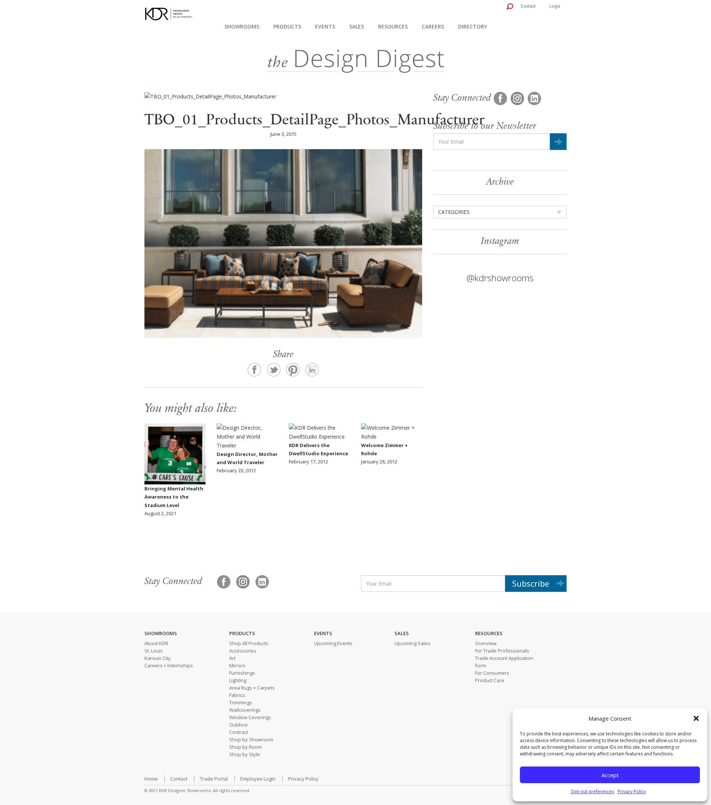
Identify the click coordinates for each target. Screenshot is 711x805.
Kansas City (157, 658)
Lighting (237, 680)
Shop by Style (244, 754)
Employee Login (258, 778)
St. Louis (153, 650)
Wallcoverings (245, 710)
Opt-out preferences (592, 791)
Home (151, 778)
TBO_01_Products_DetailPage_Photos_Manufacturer (314, 120)
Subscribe (530, 583)
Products (287, 26)
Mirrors (237, 665)
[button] (696, 718)
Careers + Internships (168, 665)
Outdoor (238, 724)
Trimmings (240, 702)
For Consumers (492, 673)
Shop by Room (245, 747)
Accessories (242, 650)
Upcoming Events (333, 643)
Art (232, 658)
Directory (472, 26)
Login (555, 6)
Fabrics (237, 695)
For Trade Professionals (502, 650)
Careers (433, 26)
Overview (486, 643)
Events (325, 26)
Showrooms (241, 26)
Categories (454, 211)
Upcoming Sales (412, 643)
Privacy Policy (632, 791)
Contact (528, 6)
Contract (238, 732)
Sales (356, 26)
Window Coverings (250, 717)
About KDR (156, 643)
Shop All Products (248, 643)
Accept (610, 775)
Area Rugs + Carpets (252, 687)
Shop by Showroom (251, 739)
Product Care (489, 680)
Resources (393, 26)
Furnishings (242, 673)
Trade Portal (214, 778)
